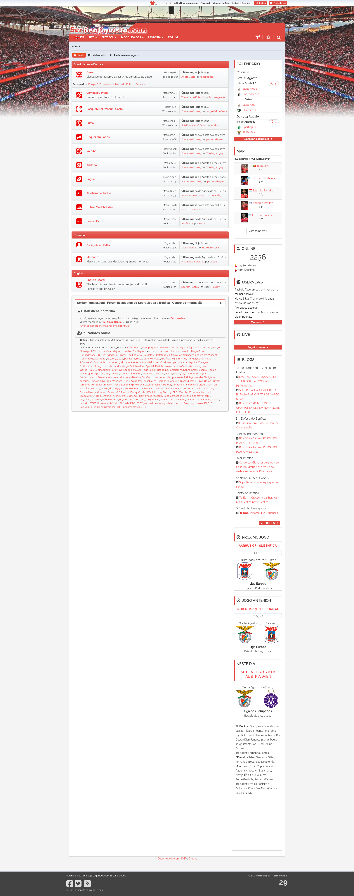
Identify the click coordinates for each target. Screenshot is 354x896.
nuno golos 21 (201, 366)
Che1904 (97, 396)
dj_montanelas (129, 362)
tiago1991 (102, 366)
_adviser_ (164, 351)
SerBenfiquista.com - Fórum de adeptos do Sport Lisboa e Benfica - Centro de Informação (140, 302)
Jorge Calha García (216, 111)
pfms (179, 358)
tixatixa (127, 351)
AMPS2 (107, 396)
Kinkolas (84, 388)
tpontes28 (177, 377)
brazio (209, 392)
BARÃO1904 (168, 358)
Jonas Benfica (133, 377)
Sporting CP (249, 127)
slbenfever (198, 396)
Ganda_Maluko (88, 370)
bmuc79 (108, 384)
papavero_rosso (133, 358)
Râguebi (91, 179)
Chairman (211, 384)
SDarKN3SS (184, 392)
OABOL (133, 396)
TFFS (93, 403)
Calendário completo (256, 138)
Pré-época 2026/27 (246, 307)
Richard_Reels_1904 (191, 381)
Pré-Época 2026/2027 (193, 125)
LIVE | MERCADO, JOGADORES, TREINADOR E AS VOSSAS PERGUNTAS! (256, 381)
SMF (183, 858)
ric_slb (123, 399)
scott (93, 366)
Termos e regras (262, 875)
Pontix (163, 399)
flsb (139, 347)
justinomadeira (147, 396)
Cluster (142, 392)
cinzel (122, 355)
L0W (208, 347)
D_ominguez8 (217, 97)
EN (82, 37)
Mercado (120, 84)
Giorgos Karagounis (168, 381)
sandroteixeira (116, 377)
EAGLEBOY (136, 403)
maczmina (158, 373)
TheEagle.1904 (214, 153)
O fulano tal (145, 362)
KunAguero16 (120, 396)
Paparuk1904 (168, 366)
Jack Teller (100, 358)
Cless (131, 399)
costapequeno (150, 347)
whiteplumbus (174, 403)
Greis (186, 403)
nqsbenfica (207, 76)
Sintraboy (209, 388)
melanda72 (216, 195)
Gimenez (85, 384)
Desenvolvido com (168, 858)
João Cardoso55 (173, 396)
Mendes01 (118, 381)
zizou (202, 384)
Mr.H (195, 373)
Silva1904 (105, 381)
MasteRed (176, 355)
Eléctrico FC (249, 110)
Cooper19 (114, 362)
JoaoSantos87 (184, 366)
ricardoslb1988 (210, 247)
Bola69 (146, 377)
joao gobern (198, 347)
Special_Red (153, 366)
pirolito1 (214, 261)
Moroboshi (97, 384)
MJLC (157, 358)
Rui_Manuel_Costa (193, 358)
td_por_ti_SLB (115, 358)
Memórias (92, 257)
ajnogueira (104, 370)
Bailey (168, 373)
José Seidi (102, 362)
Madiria (125, 392)
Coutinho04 (86, 358)
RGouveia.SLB (88, 362)
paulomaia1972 (214, 139)
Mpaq (156, 362)
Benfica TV (187, 223)
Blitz (214, 347)
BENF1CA (165, 347)
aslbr (207, 396)
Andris (214, 125)
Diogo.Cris (85, 396)
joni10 (154, 377)
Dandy (123, 373)
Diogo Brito (197, 351)
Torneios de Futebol (192, 97)
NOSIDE (131, 347)
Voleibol (91, 151)
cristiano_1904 (143, 399)
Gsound (149, 384)
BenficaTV (92, 221)
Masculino (243, 72)
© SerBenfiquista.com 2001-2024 (84, 890)
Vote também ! (258, 230)
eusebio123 (150, 381)
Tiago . (175, 347)
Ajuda (251, 875)
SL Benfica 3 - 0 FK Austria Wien (258, 674)
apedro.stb (201, 355)
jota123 (215, 399)
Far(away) (116, 370)
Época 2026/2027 (191, 111)
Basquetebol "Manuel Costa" (105, 109)
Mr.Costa (84, 366)
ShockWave (86, 392)
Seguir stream (256, 347)
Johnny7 (147, 373)
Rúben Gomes (110, 399)
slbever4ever (203, 399)
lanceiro (84, 403)
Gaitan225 (188, 355)
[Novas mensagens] (79, 74)
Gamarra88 (113, 392)
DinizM (144, 388)
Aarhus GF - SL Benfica (258, 545)
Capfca (198, 388)
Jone (117, 384)
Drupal (193, 858)
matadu (137, 370)
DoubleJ (148, 358)
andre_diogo (121, 366)
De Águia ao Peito (98, 245)
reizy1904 (117, 351)
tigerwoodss (196, 377)
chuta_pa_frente (182, 373)
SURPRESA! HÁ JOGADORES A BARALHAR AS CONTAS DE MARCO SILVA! (257, 394)
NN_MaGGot (112, 373)
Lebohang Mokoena (132, 384)
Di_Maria (124, 403)
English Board (95, 280)
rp (95, 377)
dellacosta (164, 377)
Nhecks (95, 381)
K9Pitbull (185, 347)
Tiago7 (160, 370)
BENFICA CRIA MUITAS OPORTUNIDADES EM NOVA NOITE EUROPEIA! (258, 408)
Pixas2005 (103, 403)
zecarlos (84, 381)
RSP (186, 377)
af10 (111, 366)
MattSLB (189, 388)
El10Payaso (139, 351)
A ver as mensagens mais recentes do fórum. (105, 325)
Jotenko (185, 351)
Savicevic (154, 388)
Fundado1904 (88, 355)
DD (149, 392)
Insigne (84, 373)
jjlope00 (127, 370)
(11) (259, 552)
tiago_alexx (149, 370)
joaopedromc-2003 (154, 403)
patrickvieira (180, 362)
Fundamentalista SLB (134, 407)
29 (283, 881)
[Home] (108, 25)
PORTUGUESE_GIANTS (182, 399)
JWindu (114, 403)
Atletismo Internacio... (193, 195)
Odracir (208, 381)
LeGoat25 (148, 355)
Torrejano (203, 362)
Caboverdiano (178, 318)
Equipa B (93, 84)
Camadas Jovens (97, 92)
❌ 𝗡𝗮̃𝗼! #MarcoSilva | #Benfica (258, 512)
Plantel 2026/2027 (191, 181)
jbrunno (175, 351)
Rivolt (216, 381)
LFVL (94, 351)
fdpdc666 (112, 355)
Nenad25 (96, 388)
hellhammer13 (191, 370)
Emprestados (106, 84)
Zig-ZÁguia (131, 381)
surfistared (100, 392)
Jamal (204, 370)
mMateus (166, 384)
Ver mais (256, 322)
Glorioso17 (166, 362)
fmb (140, 381)
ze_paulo (85, 399)
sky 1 (193, 403)
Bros (180, 388)
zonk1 (105, 388)
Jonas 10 (177, 384)
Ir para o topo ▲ (280, 875)
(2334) (259, 616)
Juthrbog (157, 392)
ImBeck (116, 407)
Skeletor (102, 377)
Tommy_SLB (170, 392)
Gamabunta (86, 377)
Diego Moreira (189, 247)
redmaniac (198, 392)
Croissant (215, 287)
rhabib (155, 399)
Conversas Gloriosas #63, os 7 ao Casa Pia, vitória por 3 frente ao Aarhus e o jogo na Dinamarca (257, 467)
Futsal (90, 123)
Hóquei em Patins (98, 137)
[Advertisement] (190, 28)
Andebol (92, 165)
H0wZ (208, 358)
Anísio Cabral (188, 76)
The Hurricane (169, 388)
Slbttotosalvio (162, 355)
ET (103, 373)
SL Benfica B (250, 88)
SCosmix (96, 399)
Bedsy (133, 392)
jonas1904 (94, 373)
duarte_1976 (116, 388)
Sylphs (187, 396)
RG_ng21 (101, 355)
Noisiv (202, 223)
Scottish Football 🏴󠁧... (193, 287)
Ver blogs (268, 523)
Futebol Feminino (136, 84)
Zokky (159, 396)
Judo (184, 209)
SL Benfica (248, 104)
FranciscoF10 (190, 384)
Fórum (173, 37)
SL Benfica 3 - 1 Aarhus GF (258, 609)
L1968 (202, 373)
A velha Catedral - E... (193, 261)
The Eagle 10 (134, 355)
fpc (156, 351)
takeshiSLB (203, 403)
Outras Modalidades (99, 207)
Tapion (212, 370)
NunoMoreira (131, 388)
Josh (157, 384)
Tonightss (209, 377)
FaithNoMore (137, 366)
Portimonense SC (252, 94)
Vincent (212, 355)
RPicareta (197, 209)
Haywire (192, 362)
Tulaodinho (135, 373)
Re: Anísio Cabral (112, 322)
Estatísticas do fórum (97, 311)
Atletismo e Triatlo (98, 193)
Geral (90, 72)
